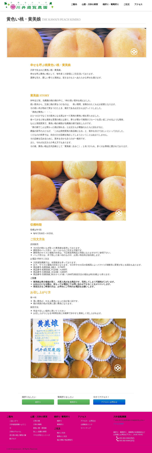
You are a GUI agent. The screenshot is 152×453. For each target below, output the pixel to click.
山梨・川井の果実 (90, 4)
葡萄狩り (73, 402)
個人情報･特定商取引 (65, 440)
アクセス (138, 4)
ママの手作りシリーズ (41, 435)
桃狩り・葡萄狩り (111, 4)
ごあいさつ (14, 421)
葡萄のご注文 (62, 436)
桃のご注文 (61, 432)
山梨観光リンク (86, 424)
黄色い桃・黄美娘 (40, 428)
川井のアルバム (15, 431)
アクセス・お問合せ (88, 421)
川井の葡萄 (37, 424)
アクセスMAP (118, 423)
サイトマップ (86, 428)
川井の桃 (36, 421)
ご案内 (74, 4)
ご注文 (127, 4)
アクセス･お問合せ (109, 402)
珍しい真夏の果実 (40, 431)
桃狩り (38, 402)
